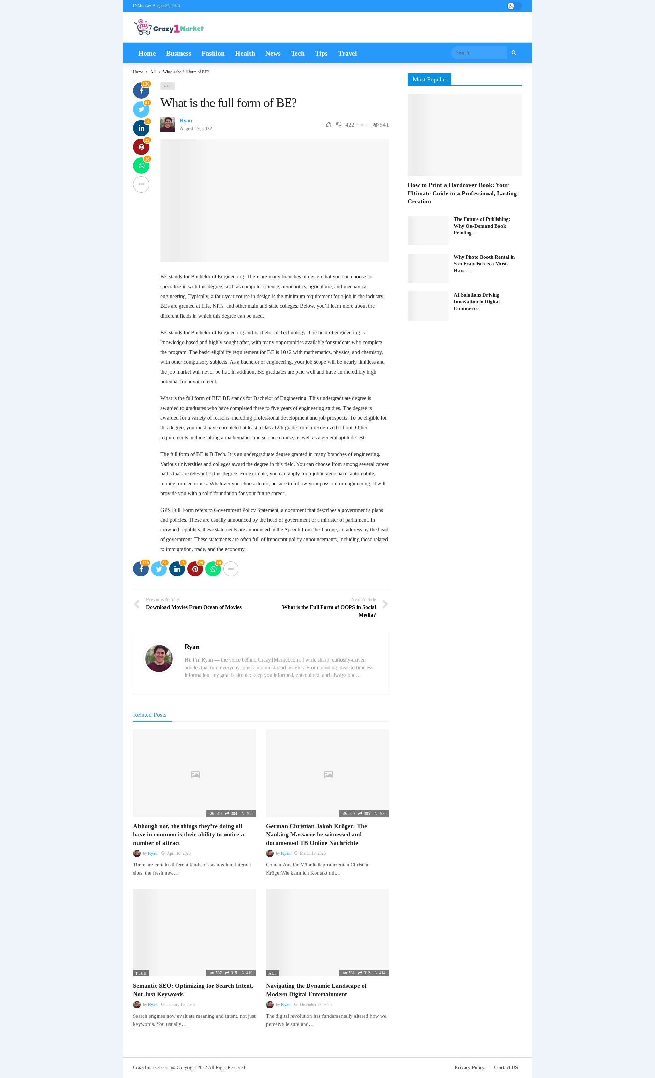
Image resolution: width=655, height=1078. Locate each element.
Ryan (186, 120)
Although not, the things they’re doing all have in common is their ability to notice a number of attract (188, 834)
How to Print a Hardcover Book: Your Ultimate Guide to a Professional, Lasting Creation (462, 193)
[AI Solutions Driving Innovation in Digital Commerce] (428, 306)
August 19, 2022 (196, 128)
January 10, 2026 (181, 1004)
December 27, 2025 (316, 1004)
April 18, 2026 (179, 853)
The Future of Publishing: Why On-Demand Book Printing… (482, 226)
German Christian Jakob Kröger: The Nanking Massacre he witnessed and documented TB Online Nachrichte (316, 834)
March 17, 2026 (313, 853)
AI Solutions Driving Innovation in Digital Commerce (477, 301)
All (167, 86)
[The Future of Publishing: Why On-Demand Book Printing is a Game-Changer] (428, 230)
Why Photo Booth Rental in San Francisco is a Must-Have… (484, 263)
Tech (141, 973)
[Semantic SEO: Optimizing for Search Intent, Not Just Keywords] (194, 932)
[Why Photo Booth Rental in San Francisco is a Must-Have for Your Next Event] (428, 268)
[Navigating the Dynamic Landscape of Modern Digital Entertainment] (327, 932)
